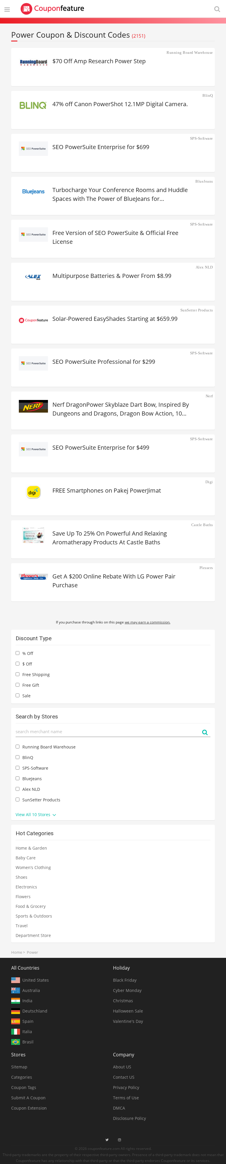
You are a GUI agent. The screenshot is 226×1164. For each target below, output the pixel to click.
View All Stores (33, 814)
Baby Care (26, 858)
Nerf (209, 396)
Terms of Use (126, 1097)
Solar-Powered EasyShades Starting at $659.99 (114, 319)
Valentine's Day (128, 1021)
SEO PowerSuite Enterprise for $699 (100, 147)
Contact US (123, 1077)
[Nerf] (33, 406)
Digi (209, 482)
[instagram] (119, 1139)
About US (122, 1067)
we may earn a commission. (147, 622)
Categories (21, 1077)
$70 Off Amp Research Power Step (99, 61)
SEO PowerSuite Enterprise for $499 (100, 447)
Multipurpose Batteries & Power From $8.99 (111, 276)
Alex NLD (204, 267)
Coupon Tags (23, 1087)
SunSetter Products (196, 310)
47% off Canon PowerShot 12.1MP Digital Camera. (120, 104)
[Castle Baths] (33, 535)
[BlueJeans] (33, 191)
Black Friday (125, 980)
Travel (22, 925)
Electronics (26, 887)
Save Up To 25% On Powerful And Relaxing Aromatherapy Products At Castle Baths (109, 537)
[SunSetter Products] (33, 320)
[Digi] (33, 492)
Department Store (33, 935)
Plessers (206, 568)
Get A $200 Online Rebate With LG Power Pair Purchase (113, 580)
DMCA (119, 1108)
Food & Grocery (31, 906)
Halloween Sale (128, 1011)
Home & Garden (31, 848)
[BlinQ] (33, 105)
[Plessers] (33, 578)
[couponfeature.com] (52, 9)
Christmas (123, 1000)
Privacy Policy (126, 1087)
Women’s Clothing (33, 867)
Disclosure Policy (129, 1118)
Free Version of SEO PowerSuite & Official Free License (115, 237)
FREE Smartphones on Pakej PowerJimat (106, 490)
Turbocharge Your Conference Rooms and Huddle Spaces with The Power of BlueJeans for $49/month (120, 194)
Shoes (21, 877)
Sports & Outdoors (34, 916)
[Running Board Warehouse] (33, 62)
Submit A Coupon (28, 1097)
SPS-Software (201, 138)
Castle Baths (202, 525)
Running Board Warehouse (190, 52)
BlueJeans (204, 181)
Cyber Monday (127, 990)
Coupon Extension (29, 1108)
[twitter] (107, 1139)
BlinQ (207, 95)
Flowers (23, 896)
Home (16, 952)
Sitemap (19, 1067)
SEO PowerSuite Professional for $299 (103, 362)
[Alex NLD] (33, 277)
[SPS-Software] (33, 148)
